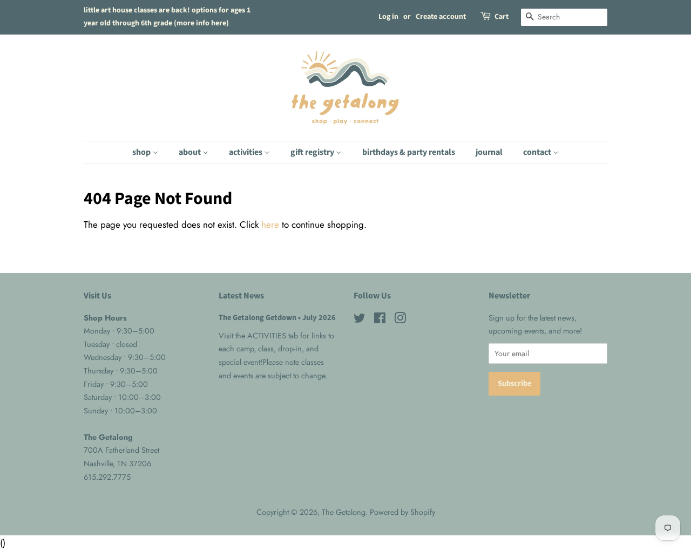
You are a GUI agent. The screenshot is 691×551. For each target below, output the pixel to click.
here (270, 224)
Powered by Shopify (402, 512)
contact (538, 152)
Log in (388, 16)
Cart (501, 16)
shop (142, 152)
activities (246, 152)
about (190, 152)
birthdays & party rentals (408, 152)
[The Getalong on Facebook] (380, 320)
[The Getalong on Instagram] (400, 320)
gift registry (313, 152)
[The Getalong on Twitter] (359, 320)
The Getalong (343, 512)
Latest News (241, 296)
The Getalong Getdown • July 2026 (277, 317)
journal (489, 152)
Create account (441, 16)
